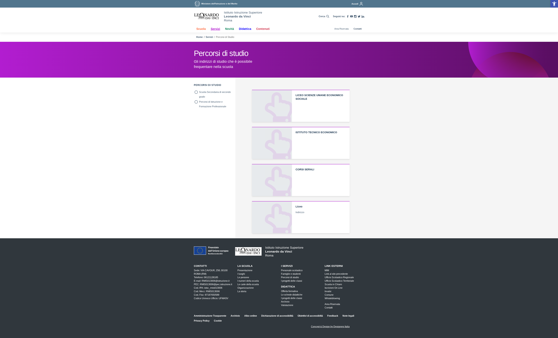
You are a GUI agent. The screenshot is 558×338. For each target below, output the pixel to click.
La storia (241, 291)
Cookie (218, 321)
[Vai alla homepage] (207, 16)
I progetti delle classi (291, 281)
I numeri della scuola (248, 281)
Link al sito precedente (336, 274)
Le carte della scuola (248, 284)
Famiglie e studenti (291, 274)
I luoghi (241, 274)
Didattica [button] (245, 28)
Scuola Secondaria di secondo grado (215, 92)
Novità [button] (229, 28)
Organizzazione (245, 288)
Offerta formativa (289, 291)
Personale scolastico (292, 270)
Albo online (250, 316)
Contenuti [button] (263, 28)
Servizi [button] (215, 28)
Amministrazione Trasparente (210, 316)
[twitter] (359, 16)
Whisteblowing (332, 298)
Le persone (243, 277)
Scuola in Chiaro (333, 284)
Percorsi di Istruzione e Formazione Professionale (212, 102)
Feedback (332, 316)
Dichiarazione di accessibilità (277, 316)
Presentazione (244, 270)
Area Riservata (341, 29)
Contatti (358, 29)
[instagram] (355, 16)
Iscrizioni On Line (334, 288)
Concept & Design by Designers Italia (330, 326)
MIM (327, 270)
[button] (554, 4)
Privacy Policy (202, 321)
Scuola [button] (201, 28)
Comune (329, 295)
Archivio (285, 301)
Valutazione (287, 305)
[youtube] (351, 16)
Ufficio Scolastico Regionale (339, 277)
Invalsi (328, 291)
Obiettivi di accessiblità (310, 316)
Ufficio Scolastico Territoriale (339, 281)
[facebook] (347, 16)
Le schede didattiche (291, 294)
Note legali (348, 316)
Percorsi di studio (290, 277)
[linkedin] (363, 16)
